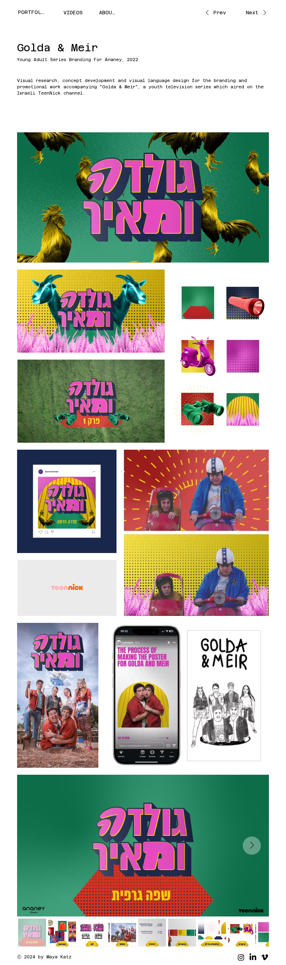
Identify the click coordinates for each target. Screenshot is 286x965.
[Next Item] (252, 846)
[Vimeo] (265, 957)
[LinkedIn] (253, 957)
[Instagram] (241, 957)
